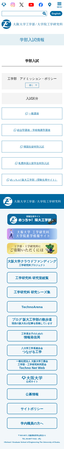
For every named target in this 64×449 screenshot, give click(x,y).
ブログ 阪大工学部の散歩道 (32, 321)
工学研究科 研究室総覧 (32, 278)
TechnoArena (32, 307)
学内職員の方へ (32, 423)
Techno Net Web (32, 364)
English (56, 13)
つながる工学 (32, 350)
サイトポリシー (32, 409)
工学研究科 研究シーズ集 (32, 292)
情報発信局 (32, 335)
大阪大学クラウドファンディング (32, 263)
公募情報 (32, 394)
